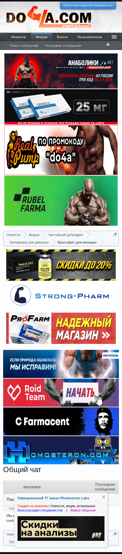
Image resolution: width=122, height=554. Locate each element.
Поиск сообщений (24, 46)
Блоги (62, 37)
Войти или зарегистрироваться (88, 5)
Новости (18, 37)
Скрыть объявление (103, 497)
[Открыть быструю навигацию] (115, 235)
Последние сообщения (63, 46)
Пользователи (89, 37)
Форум (41, 37)
